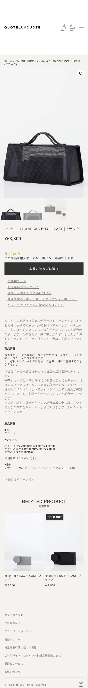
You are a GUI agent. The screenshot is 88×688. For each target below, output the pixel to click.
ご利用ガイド (12, 623)
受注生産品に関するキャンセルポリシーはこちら (41, 299)
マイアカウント (13, 615)
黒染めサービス (13, 663)
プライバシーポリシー (17, 631)
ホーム (8, 61)
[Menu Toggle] (81, 27)
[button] (81, 73)
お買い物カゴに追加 (44, 268)
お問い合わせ (12, 671)
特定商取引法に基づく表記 (20, 647)
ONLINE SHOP (24, 61)
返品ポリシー (12, 639)
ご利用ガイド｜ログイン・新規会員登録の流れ (32, 655)
